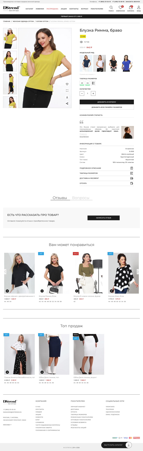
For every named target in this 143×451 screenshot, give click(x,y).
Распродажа (52, 9)
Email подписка (112, 414)
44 (88, 83)
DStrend (68, 447)
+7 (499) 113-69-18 (118, 1)
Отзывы (74, 425)
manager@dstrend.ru (12, 412)
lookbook (40, 422)
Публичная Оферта (44, 427)
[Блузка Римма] (99, 63)
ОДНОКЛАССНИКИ (113, 412)
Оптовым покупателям (81, 420)
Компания (41, 401)
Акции (64, 9)
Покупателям (78, 401)
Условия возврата (78, 422)
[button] (10, 29)
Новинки (40, 9)
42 (82, 83)
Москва (6, 425)
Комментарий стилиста (91, 115)
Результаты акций (78, 427)
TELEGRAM (110, 409)
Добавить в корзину (106, 102)
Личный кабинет (78, 406)
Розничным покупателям (82, 417)
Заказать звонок (133, 1)
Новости (39, 417)
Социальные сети (115, 401)
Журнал (84, 9)
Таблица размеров (79, 414)
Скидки (39, 412)
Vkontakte (110, 406)
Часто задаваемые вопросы (48, 425)
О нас (38, 406)
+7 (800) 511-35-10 (104, 1)
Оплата (74, 412)
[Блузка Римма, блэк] (113, 63)
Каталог (29, 9)
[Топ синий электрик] (126, 63)
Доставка (75, 409)
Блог (38, 420)
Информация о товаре (90, 144)
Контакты (73, 9)
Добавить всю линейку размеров (107, 107)
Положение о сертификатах (48, 430)
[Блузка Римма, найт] (86, 63)
